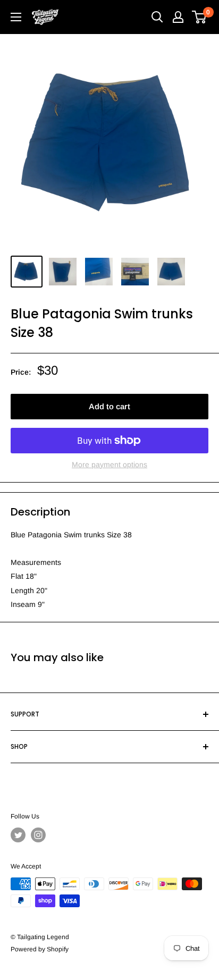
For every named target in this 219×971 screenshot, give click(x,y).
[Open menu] (16, 17)
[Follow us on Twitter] (18, 835)
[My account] (178, 17)
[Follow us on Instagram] (38, 835)
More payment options (109, 464)
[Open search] (157, 17)
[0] (199, 17)
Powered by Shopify (40, 949)
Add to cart (109, 406)
